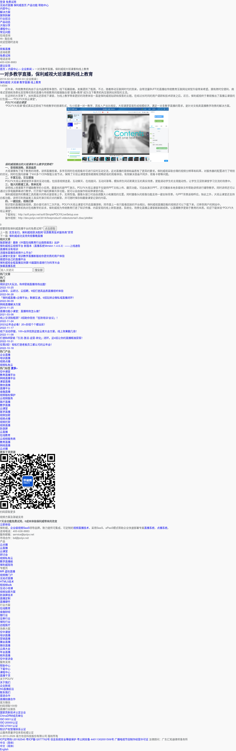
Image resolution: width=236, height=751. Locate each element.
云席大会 (5, 648)
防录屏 (4, 428)
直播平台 (5, 388)
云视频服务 (6, 398)
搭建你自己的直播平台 (13, 259)
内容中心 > (14, 69)
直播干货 (5, 675)
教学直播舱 (6, 561)
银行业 (4, 615)
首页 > (3, 69)
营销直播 (5, 638)
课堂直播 (5, 381)
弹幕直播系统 (7, 266)
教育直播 (5, 442)
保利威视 (5, 82)
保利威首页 (20, 5)
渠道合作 (5, 695)
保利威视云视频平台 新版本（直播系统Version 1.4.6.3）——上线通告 (40, 246)
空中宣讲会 (6, 658)
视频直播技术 (81, 528)
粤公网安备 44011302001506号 (95, 739)
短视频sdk (6, 585)
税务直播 (5, 655)
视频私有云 (6, 558)
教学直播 (25, 82)
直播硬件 (5, 601)
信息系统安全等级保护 (63, 739)
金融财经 (5, 611)
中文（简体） (7, 746)
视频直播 (5, 425)
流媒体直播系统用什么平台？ (17, 252)
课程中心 (5, 672)
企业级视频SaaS (20, 528)
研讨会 (4, 554)
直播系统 (149, 528)
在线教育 (5, 435)
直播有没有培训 (9, 249)
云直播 (4, 432)
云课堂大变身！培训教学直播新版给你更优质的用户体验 (32, 256)
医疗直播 (5, 401)
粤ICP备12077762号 (38, 739)
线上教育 (36, 82)
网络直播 (5, 445)
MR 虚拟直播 (7, 571)
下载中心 (5, 669)
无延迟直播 (6, 5)
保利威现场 (6, 564)
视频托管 (5, 422)
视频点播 (5, 418)
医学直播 (5, 411)
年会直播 (5, 652)
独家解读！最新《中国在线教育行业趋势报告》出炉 (29, 242)
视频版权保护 (7, 395)
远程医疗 (5, 625)
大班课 (15, 82)
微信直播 (5, 385)
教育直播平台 (7, 375)
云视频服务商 (7, 438)
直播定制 (5, 598)
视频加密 (5, 415)
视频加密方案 (7, 591)
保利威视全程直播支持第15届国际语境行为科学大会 (30, 262)
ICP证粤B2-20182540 (12, 739)
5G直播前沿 (7, 689)
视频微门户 (6, 575)
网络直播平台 (7, 378)
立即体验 (5, 524)
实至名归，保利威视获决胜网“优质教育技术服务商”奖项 (41, 232)
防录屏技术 (6, 595)
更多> (14, 368)
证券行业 (5, 618)
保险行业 (5, 621)
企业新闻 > (28, 69)
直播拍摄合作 (7, 699)
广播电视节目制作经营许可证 (131, 739)
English (4, 749)
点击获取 (50, 228)
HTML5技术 (7, 581)
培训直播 (5, 635)
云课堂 (4, 408)
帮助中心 (43, 5)
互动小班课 (6, 588)
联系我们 (5, 692)
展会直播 (5, 642)
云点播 (4, 448)
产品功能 (32, 5)
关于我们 (5, 682)
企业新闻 (5, 685)
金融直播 (5, 391)
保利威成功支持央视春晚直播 (26, 236)
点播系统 (162, 528)
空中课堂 (5, 371)
